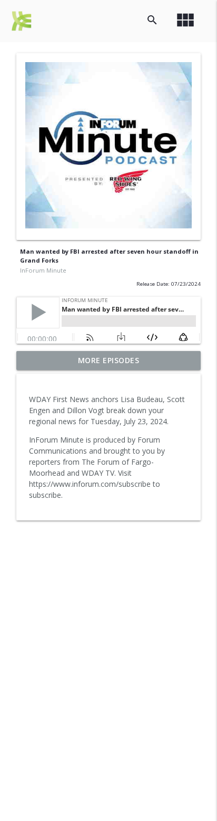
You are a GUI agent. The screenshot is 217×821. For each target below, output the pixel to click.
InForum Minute (43, 270)
